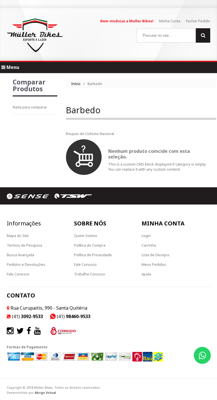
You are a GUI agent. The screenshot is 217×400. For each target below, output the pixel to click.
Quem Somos (85, 235)
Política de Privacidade (93, 254)
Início (76, 83)
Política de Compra (89, 245)
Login (146, 235)
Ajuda (146, 274)
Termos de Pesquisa (24, 245)
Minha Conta (169, 20)
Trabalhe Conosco (89, 274)
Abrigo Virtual (45, 392)
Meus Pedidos (154, 264)
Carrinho (149, 245)
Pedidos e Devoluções (26, 264)
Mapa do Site (18, 235)
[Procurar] (203, 35)
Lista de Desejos (156, 254)
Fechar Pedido (198, 20)
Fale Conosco (18, 274)
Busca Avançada (20, 254)
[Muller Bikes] (35, 35)
